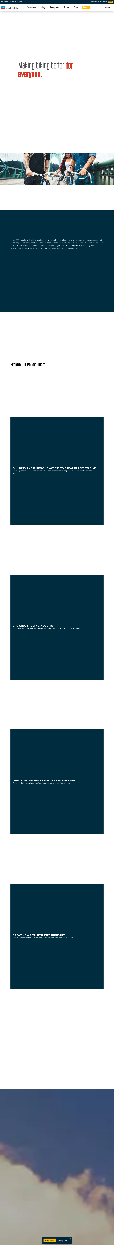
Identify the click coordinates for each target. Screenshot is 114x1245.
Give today (50, 1240)
